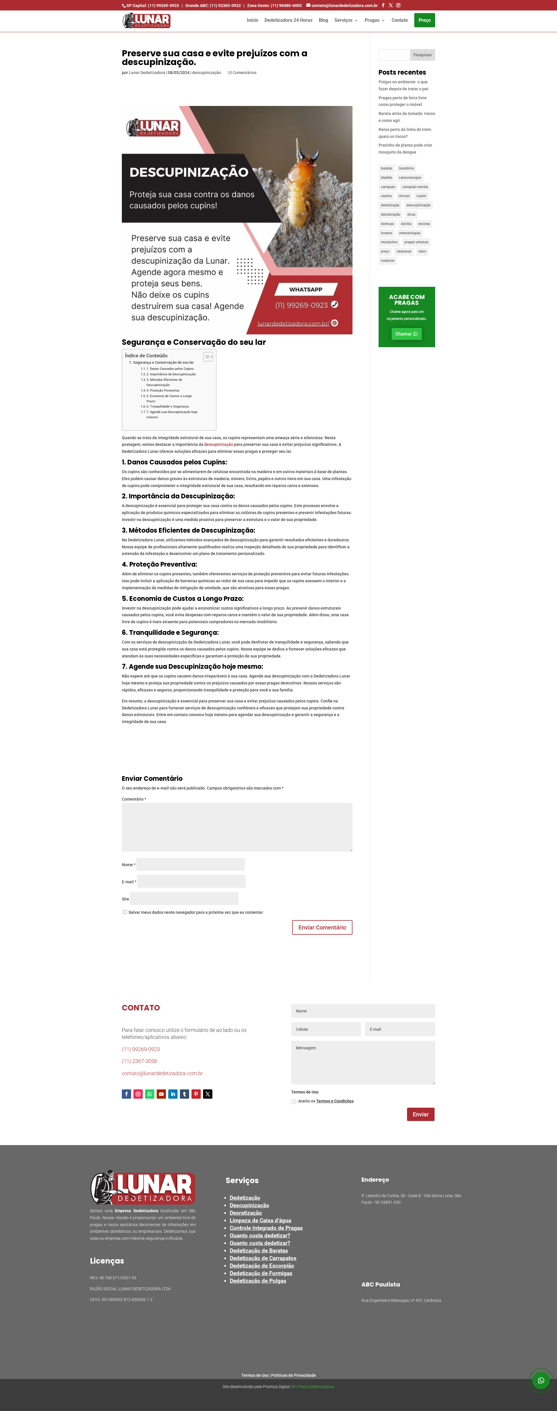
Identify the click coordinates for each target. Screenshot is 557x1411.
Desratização (246, 1213)
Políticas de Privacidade (293, 1375)
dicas (411, 214)
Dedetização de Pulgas (258, 1280)
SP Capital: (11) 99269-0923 (152, 5)
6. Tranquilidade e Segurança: (168, 406)
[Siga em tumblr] (184, 1094)
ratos (422, 251)
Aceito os (326, 1101)
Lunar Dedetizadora (147, 72)
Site (125, 899)
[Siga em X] (207, 1094)
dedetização (390, 205)
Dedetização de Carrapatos (263, 1258)
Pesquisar (422, 55)
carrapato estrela (415, 187)
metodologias (409, 233)
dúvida (406, 224)
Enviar (421, 1114)
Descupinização (249, 1205)
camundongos (410, 178)
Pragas (372, 20)
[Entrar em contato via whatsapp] (541, 1380)
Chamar (403, 334)
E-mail (129, 882)
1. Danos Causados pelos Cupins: (170, 369)
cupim (421, 196)
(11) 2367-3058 (139, 1061)
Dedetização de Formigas (261, 1273)
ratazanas (404, 251)
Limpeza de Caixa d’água (260, 1220)
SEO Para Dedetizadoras (312, 1386)
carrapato (388, 187)
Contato (400, 20)
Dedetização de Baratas (259, 1250)
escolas (424, 224)
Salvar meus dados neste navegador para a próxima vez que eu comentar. (196, 912)
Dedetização (245, 1197)
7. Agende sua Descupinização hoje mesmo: (172, 414)
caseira (386, 196)
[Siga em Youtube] (161, 1094)
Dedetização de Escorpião (262, 1265)
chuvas (404, 196)
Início (252, 20)
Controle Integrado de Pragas (266, 1228)
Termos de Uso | (256, 1375)
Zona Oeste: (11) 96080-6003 (274, 5)
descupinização (206, 72)
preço (385, 251)
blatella (386, 178)
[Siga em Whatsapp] (149, 1094)
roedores (388, 261)
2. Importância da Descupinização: (171, 374)
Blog (323, 20)
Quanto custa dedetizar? (260, 1235)
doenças (387, 224)
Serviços (343, 20)
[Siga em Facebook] (126, 1094)
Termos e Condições (335, 1101)
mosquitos (389, 242)
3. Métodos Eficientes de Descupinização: (164, 382)
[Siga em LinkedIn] (173, 1094)
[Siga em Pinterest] (196, 1094)
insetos (386, 233)
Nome (128, 864)
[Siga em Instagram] (138, 1094)
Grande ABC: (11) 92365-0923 (213, 5)
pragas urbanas (416, 242)
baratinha (406, 168)
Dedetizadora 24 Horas (288, 20)
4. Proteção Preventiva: (163, 390)
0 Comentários (242, 72)
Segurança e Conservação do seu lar (163, 362)
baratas (386, 168)
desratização (390, 214)
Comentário (134, 799)
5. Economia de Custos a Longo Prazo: (169, 398)
